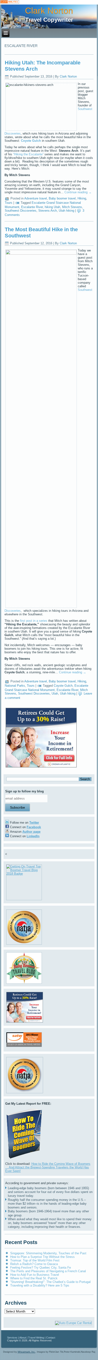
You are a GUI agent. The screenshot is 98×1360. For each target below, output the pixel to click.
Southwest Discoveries (20, 210)
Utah (55, 693)
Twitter (34, 822)
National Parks (15, 685)
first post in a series (34, 620)
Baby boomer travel (62, 198)
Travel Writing (36, 1337)
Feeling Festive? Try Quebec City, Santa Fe (40, 1267)
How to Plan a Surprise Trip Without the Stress (42, 1257)
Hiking (82, 198)
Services (12, 1337)
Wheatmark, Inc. (26, 1351)
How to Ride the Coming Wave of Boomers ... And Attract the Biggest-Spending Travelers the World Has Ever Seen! (47, 1167)
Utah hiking (66, 210)
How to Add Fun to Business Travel (34, 1274)
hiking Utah (52, 207)
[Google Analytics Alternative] (9, 2)
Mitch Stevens (72, 207)
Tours (8, 202)
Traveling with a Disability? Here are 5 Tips (39, 1285)
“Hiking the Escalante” (28, 154)
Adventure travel (35, 198)
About (22, 1337)
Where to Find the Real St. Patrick (34, 1278)
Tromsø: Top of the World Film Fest (34, 1260)
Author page (31, 831)
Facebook (34, 827)
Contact (50, 1337)
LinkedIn (33, 836)
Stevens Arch (47, 210)
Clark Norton (49, 11)
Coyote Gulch (63, 685)
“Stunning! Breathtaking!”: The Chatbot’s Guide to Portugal (50, 1282)
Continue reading (78, 192)
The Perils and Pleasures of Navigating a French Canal (48, 1271)
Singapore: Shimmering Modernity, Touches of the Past (48, 1253)
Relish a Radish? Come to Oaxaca (34, 1264)
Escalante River (32, 207)
